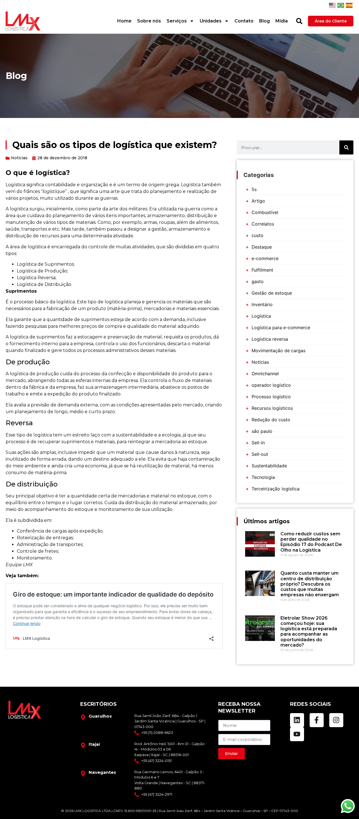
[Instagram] (336, 720)
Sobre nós (149, 21)
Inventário (262, 304)
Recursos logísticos (272, 408)
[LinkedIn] (297, 720)
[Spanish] (349, 5)
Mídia (281, 21)
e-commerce (265, 258)
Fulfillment (262, 270)
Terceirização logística (276, 489)
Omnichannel (265, 373)
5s (254, 189)
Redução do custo (271, 419)
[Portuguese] (341, 5)
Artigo (258, 201)
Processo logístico (271, 396)
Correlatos (263, 224)
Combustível (265, 212)
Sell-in (258, 442)
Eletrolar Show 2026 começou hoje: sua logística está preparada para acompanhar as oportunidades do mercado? (308, 631)
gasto (258, 281)
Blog (264, 21)
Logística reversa (270, 339)
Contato (244, 21)
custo (257, 235)
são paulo (262, 431)
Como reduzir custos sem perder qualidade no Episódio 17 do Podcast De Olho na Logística (311, 542)
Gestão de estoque (272, 293)
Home (124, 21)
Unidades (211, 21)
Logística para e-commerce (281, 327)
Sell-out (260, 454)
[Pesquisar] (299, 21)
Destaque (262, 247)
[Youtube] (297, 734)
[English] (332, 5)
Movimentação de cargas (278, 350)
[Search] (346, 147)
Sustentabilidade (269, 465)
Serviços (177, 21)
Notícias (19, 157)
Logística (261, 316)
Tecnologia (263, 477)
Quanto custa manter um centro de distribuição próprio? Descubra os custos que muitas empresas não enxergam (309, 583)
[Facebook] (317, 720)
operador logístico (271, 385)
